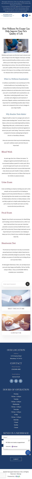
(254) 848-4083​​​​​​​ (16, 369)
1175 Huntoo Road (16, 356)
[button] (28, 452)
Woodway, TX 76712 (16, 358)
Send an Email (16, 376)
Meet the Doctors (16, 309)
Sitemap (19, 474)
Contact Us (16, 333)
